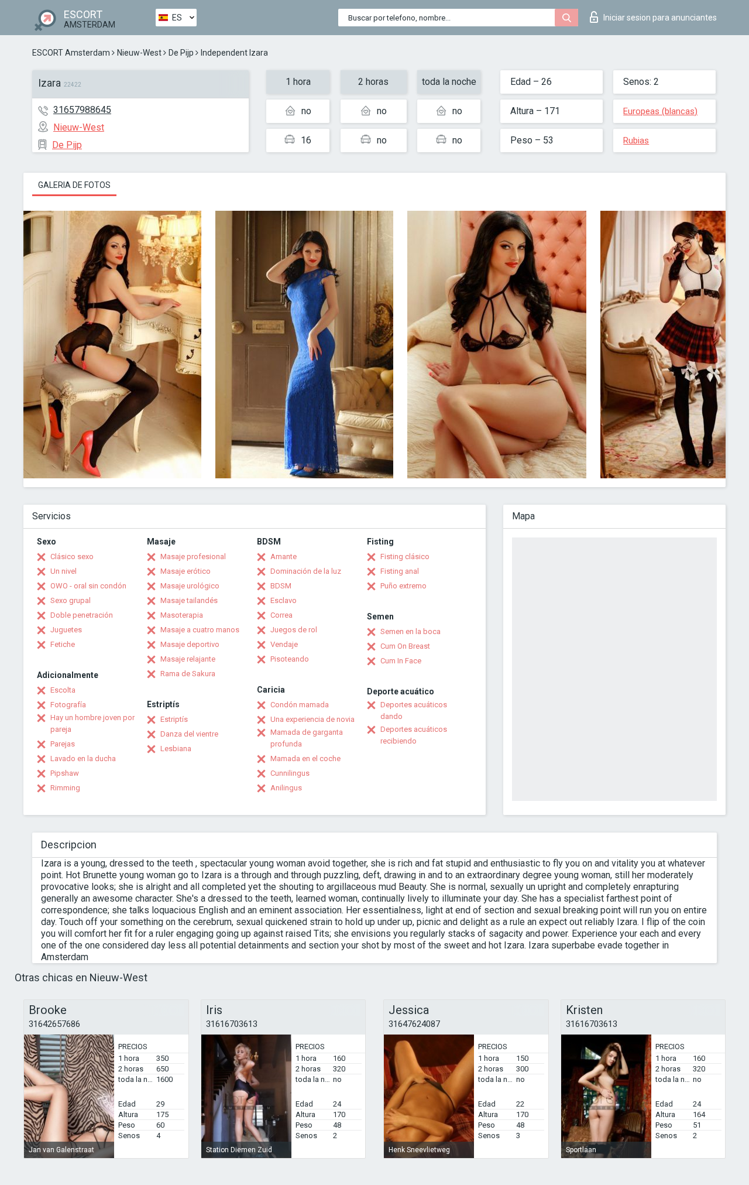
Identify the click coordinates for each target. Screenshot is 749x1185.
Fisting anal (399, 571)
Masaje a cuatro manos (199, 629)
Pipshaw (64, 773)
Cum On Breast (405, 646)
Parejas (62, 743)
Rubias (636, 140)
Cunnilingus (290, 773)
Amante (283, 556)
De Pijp (181, 52)
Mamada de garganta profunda (306, 738)
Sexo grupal (70, 600)
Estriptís (174, 719)
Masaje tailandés (189, 600)
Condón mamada (299, 704)
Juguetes (66, 629)
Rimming (65, 787)
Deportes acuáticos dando (413, 710)
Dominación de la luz (305, 571)
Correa (281, 615)
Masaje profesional (193, 556)
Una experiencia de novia (312, 719)
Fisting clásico (405, 556)
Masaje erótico (185, 571)
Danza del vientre (189, 734)
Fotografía (68, 704)
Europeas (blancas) (660, 111)
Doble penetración (81, 615)
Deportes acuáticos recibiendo (413, 735)
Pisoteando (289, 659)
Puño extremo (403, 585)
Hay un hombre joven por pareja (92, 723)
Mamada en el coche (305, 758)
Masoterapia (181, 615)
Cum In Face (400, 660)
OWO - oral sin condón (88, 585)
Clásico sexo (72, 556)
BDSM (280, 585)
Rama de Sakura (187, 673)
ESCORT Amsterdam (71, 52)
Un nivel (63, 571)
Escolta (62, 690)
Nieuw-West (139, 52)
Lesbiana (175, 748)
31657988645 (82, 109)
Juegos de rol (293, 629)
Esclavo (283, 600)
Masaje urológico (189, 585)
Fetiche (62, 644)
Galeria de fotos (74, 185)
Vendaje (284, 644)
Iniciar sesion (660, 17)
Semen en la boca (410, 631)
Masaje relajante (187, 659)
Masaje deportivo (189, 644)
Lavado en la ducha (83, 758)
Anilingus (286, 787)
